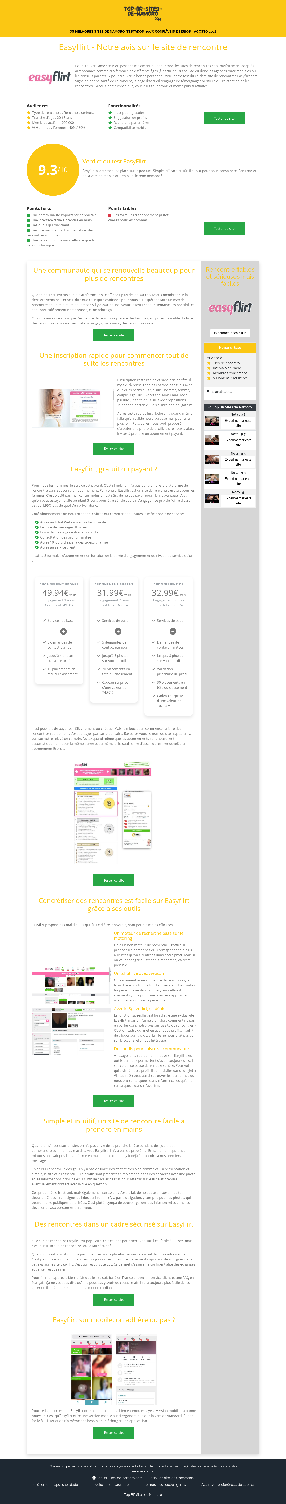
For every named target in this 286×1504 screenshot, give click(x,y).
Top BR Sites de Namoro (143, 1495)
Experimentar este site (230, 333)
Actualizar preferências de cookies (228, 1485)
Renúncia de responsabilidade (54, 1485)
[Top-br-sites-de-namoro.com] (143, 12)
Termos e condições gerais (165, 1485)
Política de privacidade (111, 1485)
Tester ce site (224, 118)
